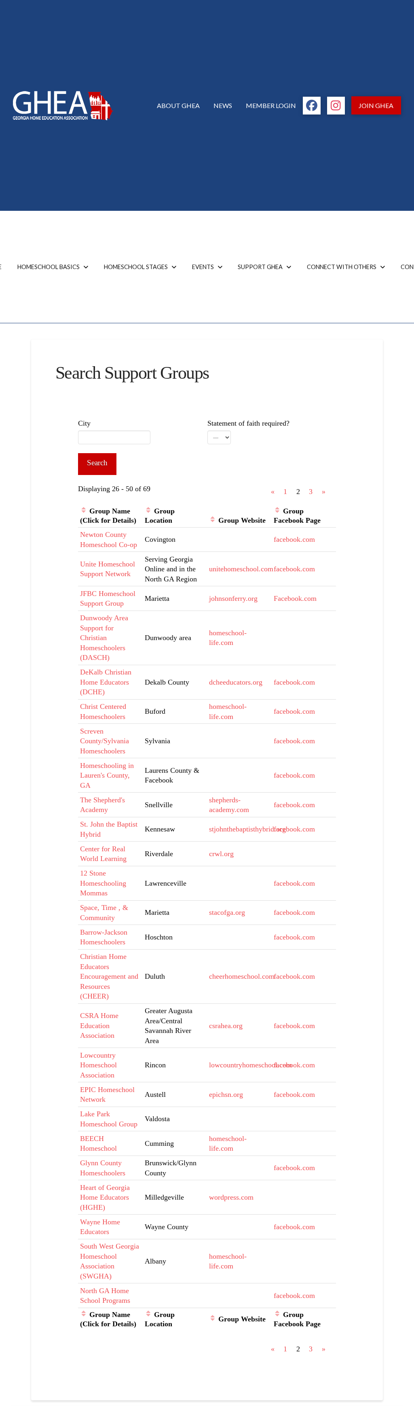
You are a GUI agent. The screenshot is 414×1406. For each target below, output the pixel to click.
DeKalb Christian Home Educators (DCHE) (105, 682)
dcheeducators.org (235, 682)
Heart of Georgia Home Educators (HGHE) (105, 1197)
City (84, 423)
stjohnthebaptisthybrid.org (247, 829)
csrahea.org (226, 1026)
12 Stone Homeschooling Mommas (103, 883)
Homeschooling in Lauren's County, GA (107, 775)
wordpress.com (231, 1197)
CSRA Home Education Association (99, 1025)
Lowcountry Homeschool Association (98, 1065)
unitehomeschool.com (241, 569)
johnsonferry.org (233, 598)
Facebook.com (295, 598)
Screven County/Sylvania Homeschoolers (104, 741)
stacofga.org (227, 912)
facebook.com (294, 539)
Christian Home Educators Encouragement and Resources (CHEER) (109, 976)
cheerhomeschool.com (242, 976)
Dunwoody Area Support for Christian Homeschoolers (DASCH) (104, 638)
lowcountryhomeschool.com (250, 1065)
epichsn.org (226, 1094)
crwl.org (221, 854)
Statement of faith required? (248, 423)
